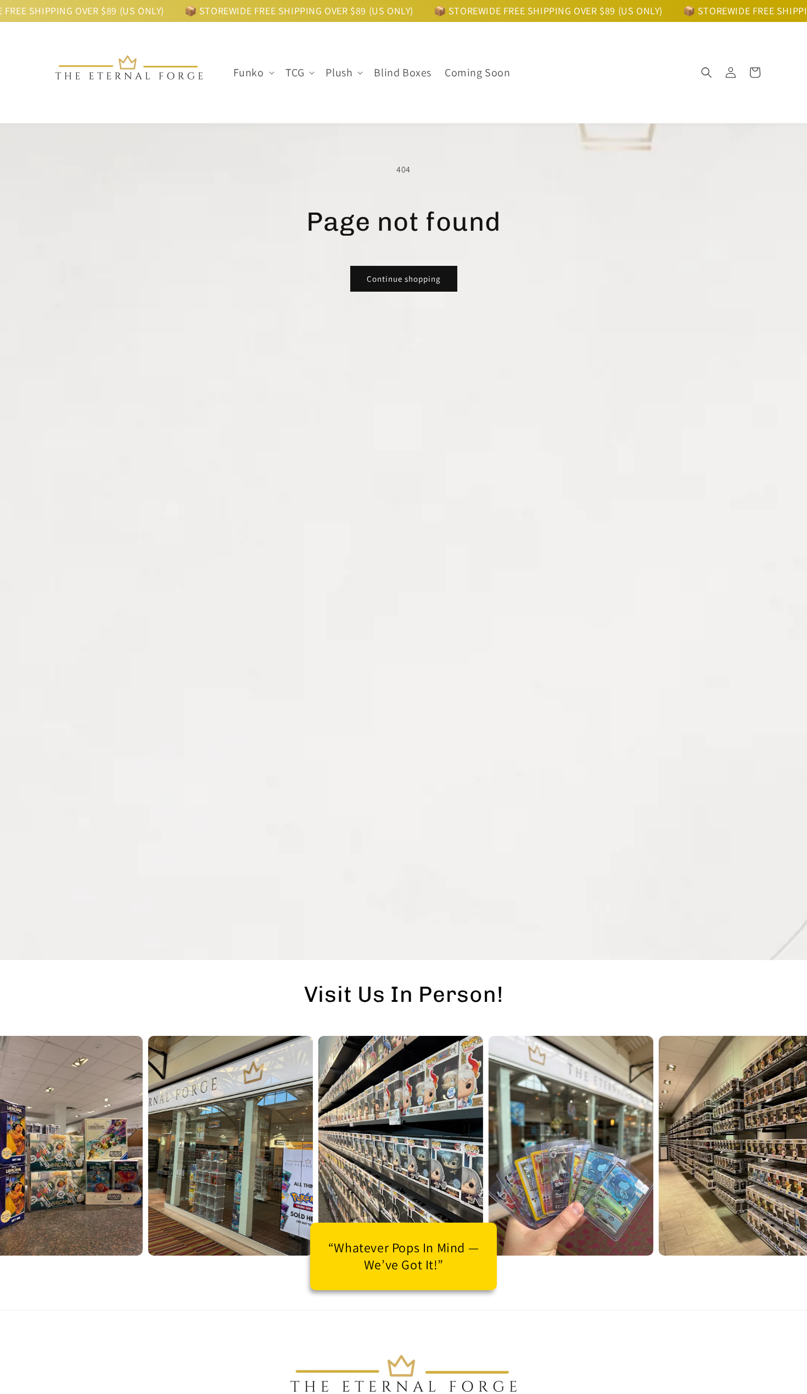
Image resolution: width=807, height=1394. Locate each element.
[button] (253, 72)
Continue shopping (404, 279)
